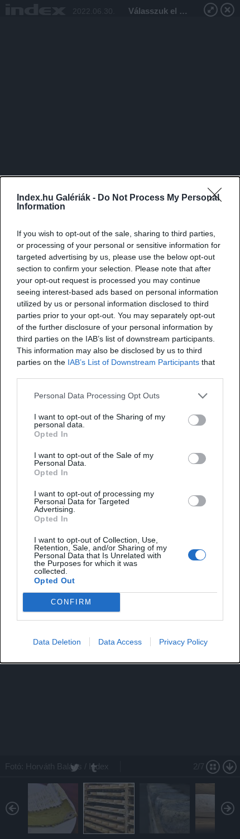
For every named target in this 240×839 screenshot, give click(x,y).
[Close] (218, 198)
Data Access (120, 641)
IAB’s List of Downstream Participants (133, 362)
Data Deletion (57, 641)
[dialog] (120, 420)
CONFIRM (71, 602)
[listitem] (120, 396)
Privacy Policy (183, 641)
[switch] (197, 420)
